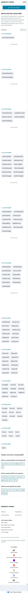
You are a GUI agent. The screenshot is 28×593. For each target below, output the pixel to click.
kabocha (13, 392)
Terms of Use (18, 515)
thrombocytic (19, 168)
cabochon (14, 357)
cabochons (6, 330)
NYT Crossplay (4, 532)
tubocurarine (6, 172)
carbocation (6, 215)
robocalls (15, 334)
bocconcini (17, 271)
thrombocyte (18, 227)
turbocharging (7, 121)
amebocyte (6, 322)
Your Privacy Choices (16, 592)
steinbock (5, 337)
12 (6, 493)
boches (4, 416)
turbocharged (18, 172)
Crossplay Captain (14, 572)
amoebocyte (6, 271)
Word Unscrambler (6, 527)
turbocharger (6, 176)
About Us (3, 511)
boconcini (5, 326)
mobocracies (17, 219)
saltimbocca (16, 223)
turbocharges (18, 176)
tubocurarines (7, 117)
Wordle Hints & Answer (7, 530)
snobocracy (6, 278)
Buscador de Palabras (14, 582)
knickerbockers (7, 73)
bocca (4, 432)
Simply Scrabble (14, 567)
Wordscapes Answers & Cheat (14, 557)
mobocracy (16, 330)
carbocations (6, 156)
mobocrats (6, 334)
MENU (24, 2)
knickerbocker (7, 113)
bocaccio (5, 353)
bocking (21, 389)
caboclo (5, 392)
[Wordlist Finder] (7, 506)
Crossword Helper (14, 562)
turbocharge (6, 231)
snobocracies (6, 164)
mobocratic (6, 275)
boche (4, 436)
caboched (5, 357)
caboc (18, 436)
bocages (5, 385)
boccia (4, 412)
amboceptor (6, 267)
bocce (11, 432)
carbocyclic (17, 215)
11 (2, 493)
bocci (17, 432)
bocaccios (15, 322)
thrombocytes (7, 168)
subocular (5, 341)
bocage (4, 408)
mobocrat (5, 369)
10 (23, 490)
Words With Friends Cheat (7, 525)
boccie (11, 412)
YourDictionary (14, 577)
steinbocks (16, 278)
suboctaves (16, 282)
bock (4, 448)
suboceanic (6, 282)
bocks (11, 436)
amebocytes (17, 267)
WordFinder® (14, 552)
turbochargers (19, 117)
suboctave (15, 337)
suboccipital (18, 164)
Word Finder (4, 522)
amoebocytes (18, 212)
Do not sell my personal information (10, 537)
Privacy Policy (18, 511)
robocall (14, 369)
